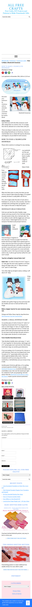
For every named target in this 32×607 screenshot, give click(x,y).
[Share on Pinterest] (3, 73)
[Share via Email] (9, 73)
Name (3, 450)
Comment (4, 437)
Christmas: (13, 61)
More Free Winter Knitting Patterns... (16, 569)
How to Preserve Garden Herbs (11, 497)
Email (3, 455)
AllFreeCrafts (5, 61)
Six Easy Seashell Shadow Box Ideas (13, 494)
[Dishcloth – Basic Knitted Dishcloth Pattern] (16, 520)
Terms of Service (16, 593)
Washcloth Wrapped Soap (9, 369)
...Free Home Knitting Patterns (16, 538)
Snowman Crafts (21, 61)
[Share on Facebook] (6, 73)
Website (4, 460)
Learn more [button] (5, 604)
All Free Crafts (16, 7)
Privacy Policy (16, 591)
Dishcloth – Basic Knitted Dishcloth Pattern (16, 508)
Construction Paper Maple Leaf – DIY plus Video (16, 501)
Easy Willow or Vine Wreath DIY (11, 499)
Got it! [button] (28, 602)
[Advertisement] (16, 38)
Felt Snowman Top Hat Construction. (12, 316)
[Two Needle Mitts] (16, 554)
